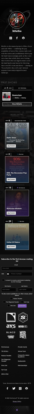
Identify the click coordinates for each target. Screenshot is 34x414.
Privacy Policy (17, 401)
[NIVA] (23, 326)
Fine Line (13, 305)
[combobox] (8, 274)
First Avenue (5, 347)
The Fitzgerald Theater (12, 302)
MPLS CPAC (5, 374)
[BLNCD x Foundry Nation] (11, 335)
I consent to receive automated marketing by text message (17, 281)
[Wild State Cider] (23, 335)
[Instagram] (10, 38)
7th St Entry (4, 351)
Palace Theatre (17, 298)
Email (16, 265)
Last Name (24, 286)
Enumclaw (17, 95)
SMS (3, 274)
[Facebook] (17, 38)
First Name (8, 286)
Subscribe (22, 305)
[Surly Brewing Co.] (23, 317)
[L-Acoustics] (11, 317)
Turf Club (26, 302)
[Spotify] (23, 38)
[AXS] (11, 326)
